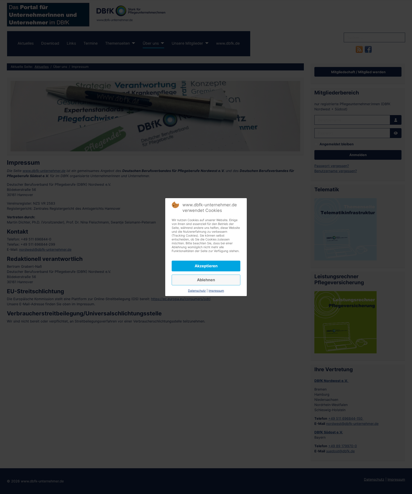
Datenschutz (197, 290)
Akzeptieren (206, 266)
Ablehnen (206, 280)
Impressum (216, 290)
